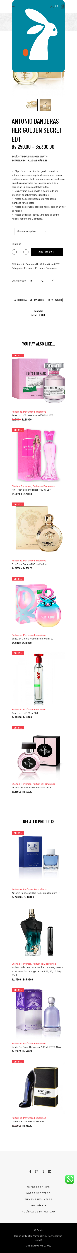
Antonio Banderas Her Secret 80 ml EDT (33, 787)
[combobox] (32, 231)
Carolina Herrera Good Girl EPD (28, 1121)
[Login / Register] (52, 6)
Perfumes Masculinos (35, 889)
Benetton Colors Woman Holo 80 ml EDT (33, 638)
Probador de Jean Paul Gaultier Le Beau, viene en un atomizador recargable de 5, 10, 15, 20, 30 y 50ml (38, 971)
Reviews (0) (55, 300)
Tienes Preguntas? (38, 1199)
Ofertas (16, 486)
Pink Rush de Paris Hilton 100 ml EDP (31, 490)
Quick (40, 1230)
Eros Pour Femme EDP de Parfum (29, 564)
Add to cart (47, 252)
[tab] (29, 300)
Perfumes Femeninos (46, 268)
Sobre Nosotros (38, 1193)
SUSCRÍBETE (38, 1205)
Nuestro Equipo (38, 1187)
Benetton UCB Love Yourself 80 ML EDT (32, 415)
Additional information (29, 300)
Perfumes (29, 268)
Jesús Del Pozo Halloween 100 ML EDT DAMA (36, 1047)
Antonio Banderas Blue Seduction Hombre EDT (37, 893)
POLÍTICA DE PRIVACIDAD (38, 1211)
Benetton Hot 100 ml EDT (25, 713)
